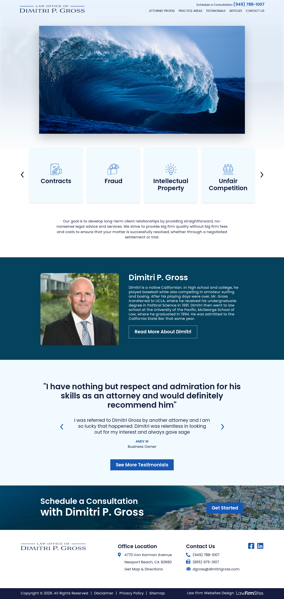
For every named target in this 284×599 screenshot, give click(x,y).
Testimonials (215, 11)
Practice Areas (190, 11)
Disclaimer (103, 593)
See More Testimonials (142, 465)
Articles (235, 11)
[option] (56, 176)
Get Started (225, 508)
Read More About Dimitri (163, 332)
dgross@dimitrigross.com (216, 569)
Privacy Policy (131, 593)
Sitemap (157, 593)
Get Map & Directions (143, 569)
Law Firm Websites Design (210, 593)
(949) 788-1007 (248, 4)
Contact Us (255, 11)
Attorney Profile (162, 11)
